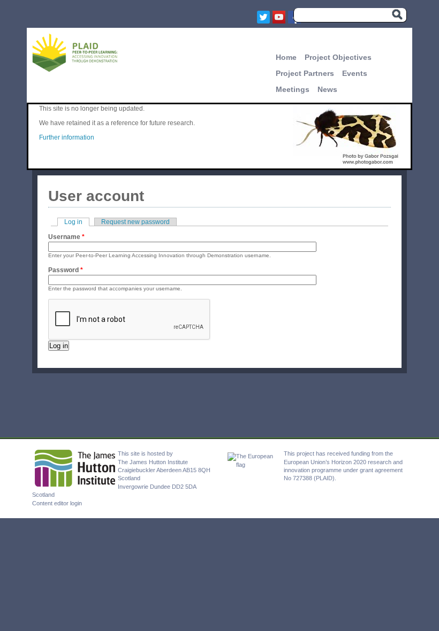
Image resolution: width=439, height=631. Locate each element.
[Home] (75, 70)
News (327, 89)
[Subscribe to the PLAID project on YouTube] (280, 17)
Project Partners (305, 73)
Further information (66, 137)
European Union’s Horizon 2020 (325, 462)
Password (65, 270)
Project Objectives (338, 57)
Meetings (292, 89)
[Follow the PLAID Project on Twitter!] (265, 17)
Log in (76, 222)
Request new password (135, 222)
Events (354, 73)
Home (286, 57)
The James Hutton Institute (153, 462)
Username (66, 237)
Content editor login (57, 503)
